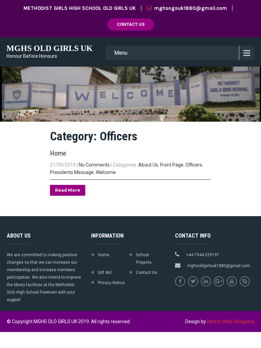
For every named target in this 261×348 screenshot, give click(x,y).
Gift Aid (104, 272)
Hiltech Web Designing (230, 321)
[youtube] (232, 281)
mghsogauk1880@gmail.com (190, 8)
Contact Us (130, 24)
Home (58, 153)
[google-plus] (219, 281)
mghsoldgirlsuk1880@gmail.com (218, 265)
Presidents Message (72, 172)
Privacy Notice (111, 282)
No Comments (94, 165)
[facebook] (180, 281)
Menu (120, 53)
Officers (194, 165)
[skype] (245, 281)
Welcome (106, 172)
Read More (67, 190)
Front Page (172, 165)
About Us (148, 165)
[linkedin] (206, 281)
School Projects (144, 259)
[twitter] (193, 281)
